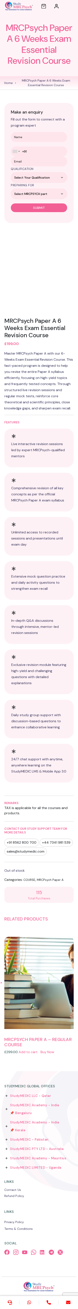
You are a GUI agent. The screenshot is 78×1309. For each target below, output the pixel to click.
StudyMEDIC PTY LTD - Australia (36, 1149)
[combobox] (16, 151)
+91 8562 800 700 (21, 842)
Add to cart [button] (28, 1052)
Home (8, 83)
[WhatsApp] (29, 1302)
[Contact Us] (10, 1302)
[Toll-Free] (48, 1302)
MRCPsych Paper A (50, 880)
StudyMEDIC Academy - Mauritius (38, 1158)
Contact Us (12, 1190)
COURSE (29, 880)
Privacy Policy (14, 1222)
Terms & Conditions (18, 1229)
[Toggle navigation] (71, 6)
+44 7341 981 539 (56, 842)
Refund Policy (14, 1196)
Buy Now (47, 1052)
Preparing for (22, 185)
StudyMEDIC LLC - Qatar (30, 1096)
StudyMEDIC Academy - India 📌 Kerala (34, 1126)
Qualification (22, 169)
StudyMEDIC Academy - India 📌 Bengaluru (34, 1109)
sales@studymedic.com (25, 851)
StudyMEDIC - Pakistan (29, 1139)
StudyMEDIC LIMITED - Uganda (35, 1167)
